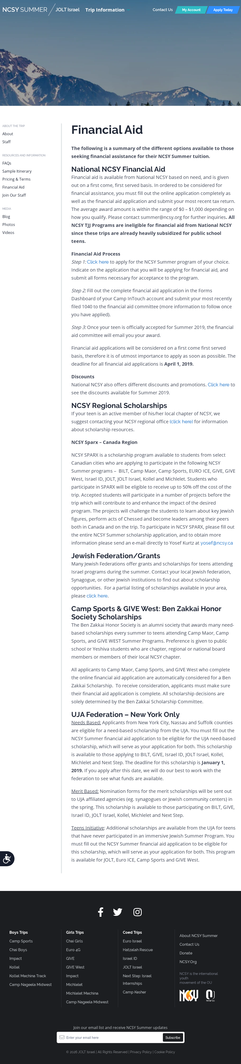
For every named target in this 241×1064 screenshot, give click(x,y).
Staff (6, 141)
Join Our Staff (14, 195)
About (7, 133)
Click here (98, 262)
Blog (6, 216)
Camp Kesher (134, 992)
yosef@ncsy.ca (217, 543)
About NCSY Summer (199, 935)
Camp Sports (21, 941)
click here (97, 596)
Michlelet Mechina (82, 993)
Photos (8, 224)
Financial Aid (13, 187)
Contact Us (163, 10)
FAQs (6, 163)
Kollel (14, 967)
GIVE (70, 958)
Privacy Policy (141, 1052)
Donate (186, 953)
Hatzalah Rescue (138, 950)
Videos (8, 232)
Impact (15, 958)
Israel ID (130, 958)
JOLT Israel (132, 967)
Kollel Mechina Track (27, 976)
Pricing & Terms (16, 179)
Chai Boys (18, 950)
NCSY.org (188, 962)
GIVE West (75, 967)
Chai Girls (74, 941)
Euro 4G (73, 950)
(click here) (182, 421)
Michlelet (74, 984)
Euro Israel (132, 941)
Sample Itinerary (17, 171)
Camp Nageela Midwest (30, 984)
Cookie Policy (164, 1052)
